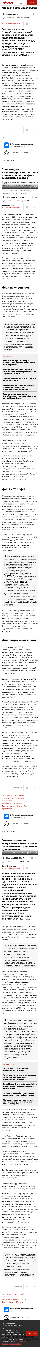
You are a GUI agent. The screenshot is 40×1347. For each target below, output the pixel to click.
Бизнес (21, 795)
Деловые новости (8, 798)
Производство (7, 808)
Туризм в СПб (19, 1294)
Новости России (22, 806)
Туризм (9, 1294)
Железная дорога (7, 801)
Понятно (32, 1334)
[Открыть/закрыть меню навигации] (21, 2)
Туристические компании (10, 1299)
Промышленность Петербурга (12, 803)
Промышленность (8, 806)
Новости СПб (12, 795)
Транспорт (20, 798)
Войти (32, 3)
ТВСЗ (11, 222)
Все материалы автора (11, 23)
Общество (19, 1302)
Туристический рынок (9, 1297)
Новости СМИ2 (8, 160)
